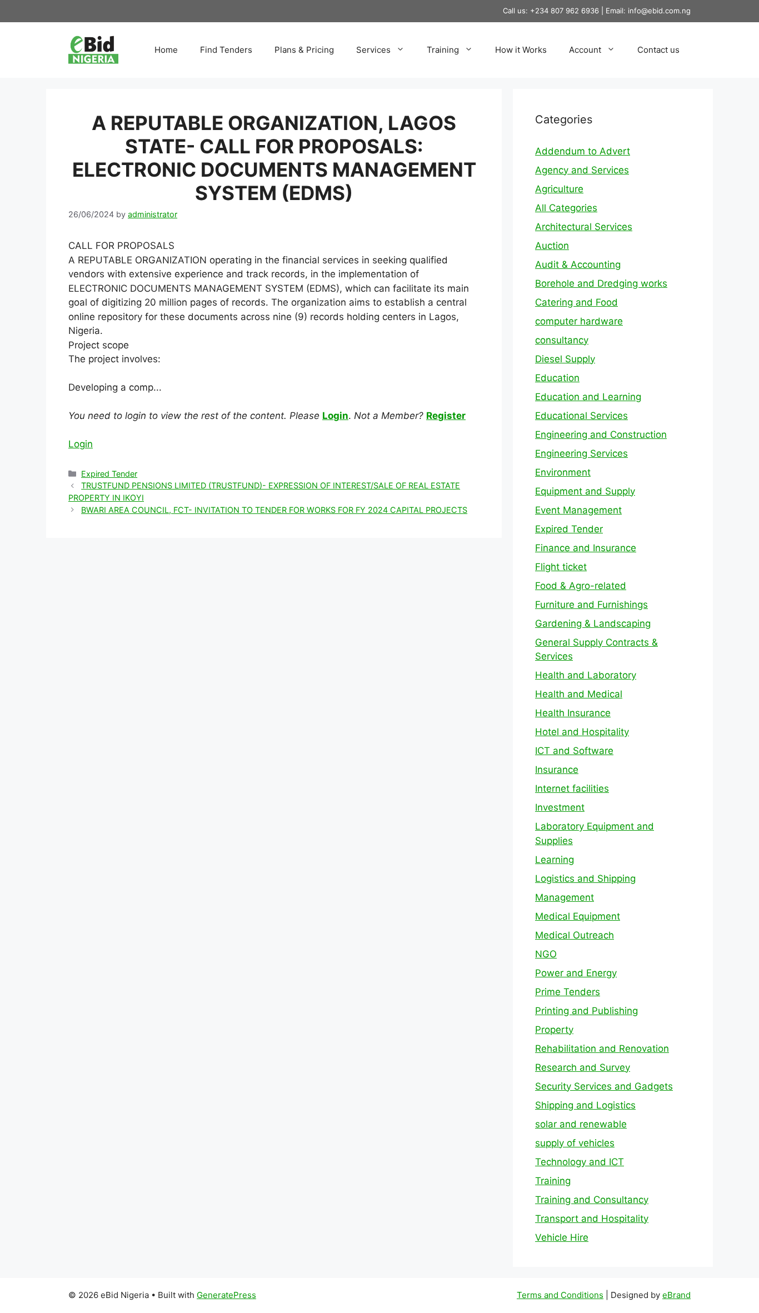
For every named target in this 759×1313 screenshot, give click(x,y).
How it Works (521, 49)
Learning (554, 859)
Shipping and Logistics (585, 1105)
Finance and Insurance (585, 547)
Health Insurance (573, 712)
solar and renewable (581, 1124)
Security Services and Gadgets (604, 1086)
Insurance (556, 769)
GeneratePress (226, 1295)
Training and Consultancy (591, 1199)
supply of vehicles (575, 1143)
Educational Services (581, 415)
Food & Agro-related (580, 585)
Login (335, 415)
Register (446, 415)
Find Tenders (226, 49)
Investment (560, 807)
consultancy (561, 340)
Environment (563, 472)
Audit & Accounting (578, 264)
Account (585, 49)
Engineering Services (581, 453)
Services (373, 49)
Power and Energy (576, 972)
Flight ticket (561, 566)
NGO (546, 954)
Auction (552, 245)
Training (443, 49)
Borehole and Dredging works (601, 283)
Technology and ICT (579, 1161)
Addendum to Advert (582, 151)
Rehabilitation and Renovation (602, 1048)
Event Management (578, 510)
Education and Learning (588, 396)
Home (166, 49)
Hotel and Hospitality (582, 731)
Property (554, 1029)
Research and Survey (582, 1067)
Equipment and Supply (585, 491)
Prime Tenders (567, 991)
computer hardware (579, 321)
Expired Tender (109, 473)
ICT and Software (574, 750)
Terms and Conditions (560, 1295)
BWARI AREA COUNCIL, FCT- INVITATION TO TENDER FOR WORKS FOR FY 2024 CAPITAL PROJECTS (274, 510)
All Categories (566, 207)
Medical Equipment (577, 916)
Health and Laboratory (585, 675)
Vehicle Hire (561, 1237)
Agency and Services (582, 170)
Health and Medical (578, 694)
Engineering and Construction (601, 434)
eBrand (676, 1295)
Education (557, 377)
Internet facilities (572, 788)
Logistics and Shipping (585, 878)
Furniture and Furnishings (591, 604)
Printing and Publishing (586, 1010)
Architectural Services (583, 226)
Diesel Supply (565, 359)
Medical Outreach (574, 935)
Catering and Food (576, 302)
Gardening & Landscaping (593, 623)
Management (564, 897)
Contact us (658, 49)
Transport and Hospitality (591, 1218)
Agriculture (559, 188)
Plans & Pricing (304, 49)
